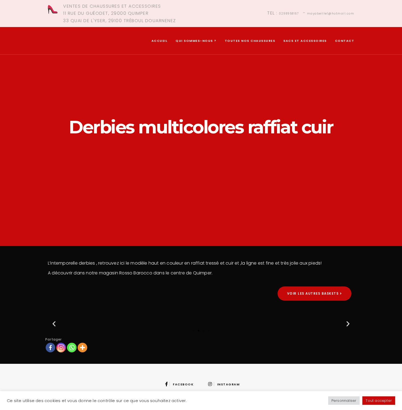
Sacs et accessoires (305, 41)
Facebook (183, 384)
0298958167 (289, 13)
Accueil (160, 41)
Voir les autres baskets (313, 293)
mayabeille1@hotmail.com (330, 13)
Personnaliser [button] (344, 400)
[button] (54, 323)
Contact (344, 41)
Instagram (228, 384)
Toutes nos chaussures (250, 41)
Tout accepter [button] (379, 400)
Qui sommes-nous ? (196, 41)
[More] (82, 347)
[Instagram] (61, 347)
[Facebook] (50, 347)
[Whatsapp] (72, 347)
